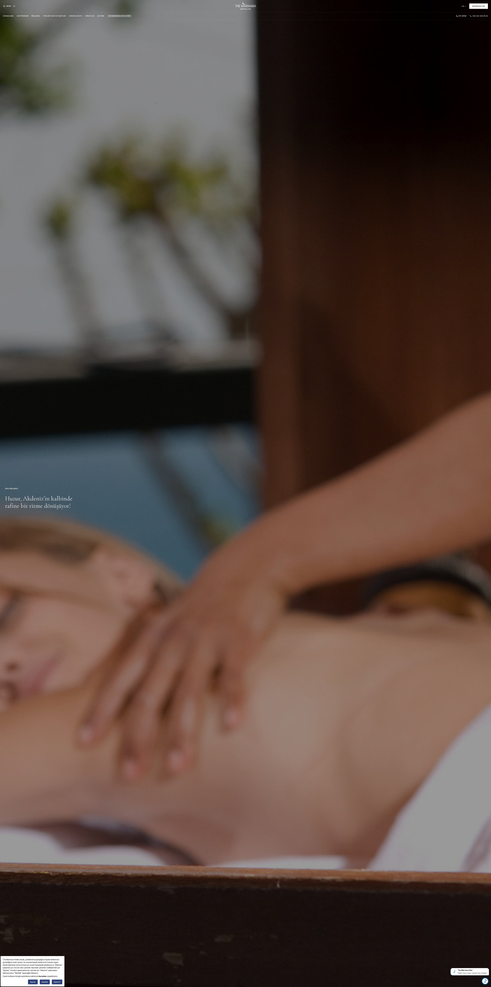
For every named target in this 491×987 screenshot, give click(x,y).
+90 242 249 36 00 (480, 16)
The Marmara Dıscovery (119, 16)
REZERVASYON (478, 6)
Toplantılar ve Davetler (54, 16)
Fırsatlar (89, 16)
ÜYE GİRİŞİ (462, 16)
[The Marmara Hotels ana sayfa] (245, 6)
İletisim (100, 16)
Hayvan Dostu (75, 16)
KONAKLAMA (8, 16)
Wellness (35, 16)
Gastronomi (22, 16)
